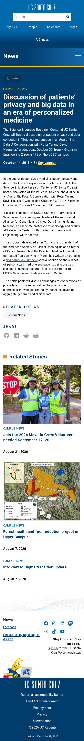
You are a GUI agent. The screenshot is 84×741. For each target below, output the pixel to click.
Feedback (9, 627)
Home (14, 78)
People (32, 27)
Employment (42, 708)
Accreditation (42, 721)
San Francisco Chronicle (22, 260)
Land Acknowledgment (42, 701)
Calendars (53, 27)
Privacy (42, 714)
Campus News (16, 315)
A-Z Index (42, 39)
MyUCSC (12, 27)
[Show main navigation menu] (77, 55)
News (11, 56)
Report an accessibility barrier (42, 695)
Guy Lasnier (47, 163)
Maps (73, 27)
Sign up (53, 648)
